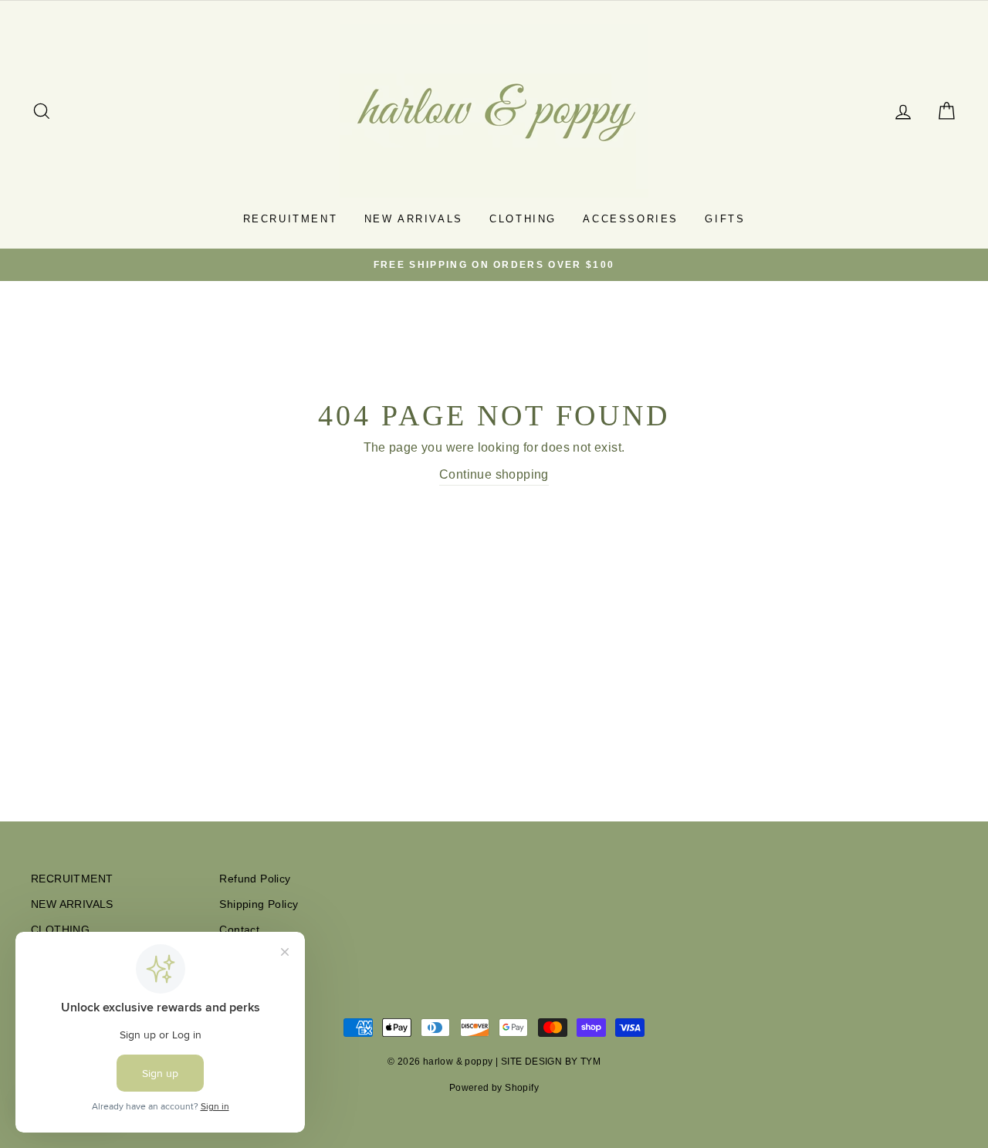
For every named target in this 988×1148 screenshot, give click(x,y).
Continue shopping (494, 474)
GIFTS (725, 219)
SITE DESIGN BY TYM (551, 1061)
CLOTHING (523, 219)
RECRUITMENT (290, 219)
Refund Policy (254, 879)
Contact (239, 930)
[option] (494, 264)
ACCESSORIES (630, 219)
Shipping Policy (258, 904)
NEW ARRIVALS (413, 219)
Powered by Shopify (494, 1087)
